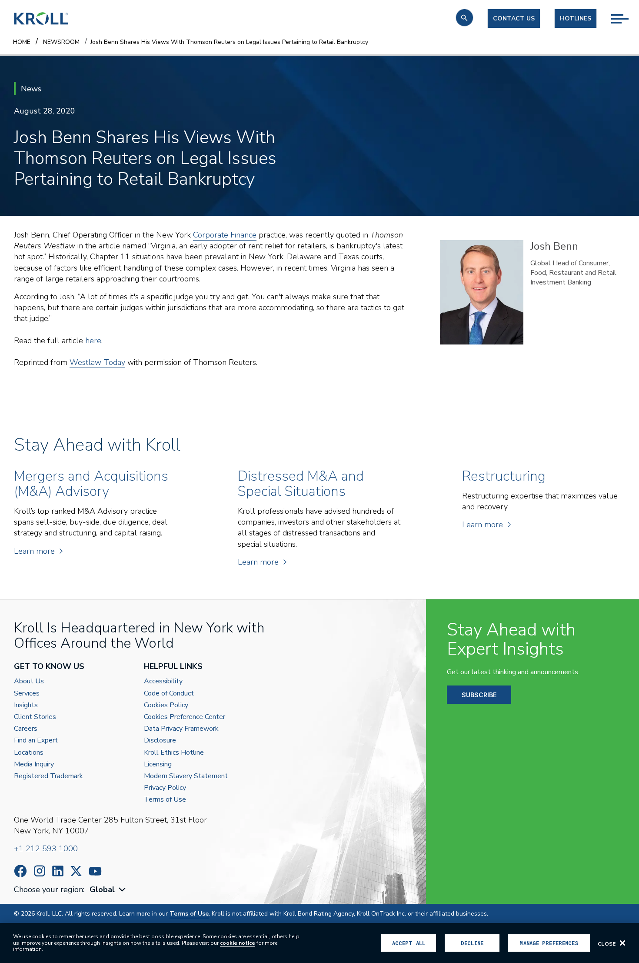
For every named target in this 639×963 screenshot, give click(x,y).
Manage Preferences (548, 943)
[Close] (622, 943)
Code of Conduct (169, 693)
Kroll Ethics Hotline (174, 753)
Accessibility (163, 681)
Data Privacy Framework (181, 729)
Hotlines (575, 18)
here (93, 340)
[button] (464, 18)
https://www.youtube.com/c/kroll (95, 871)
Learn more (34, 551)
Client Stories (35, 717)
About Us (29, 681)
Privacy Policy (165, 788)
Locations (28, 753)
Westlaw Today (97, 362)
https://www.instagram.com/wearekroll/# (39, 871)
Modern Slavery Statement (186, 776)
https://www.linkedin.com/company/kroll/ (57, 871)
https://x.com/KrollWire (76, 871)
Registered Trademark (48, 776)
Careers (25, 729)
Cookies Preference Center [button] (184, 717)
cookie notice (237, 943)
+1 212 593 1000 (46, 848)
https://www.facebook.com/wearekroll (20, 871)
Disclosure (160, 740)
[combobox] (109, 889)
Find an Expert (36, 740)
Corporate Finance (224, 235)
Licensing (158, 764)
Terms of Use (165, 800)
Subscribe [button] (479, 695)
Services (27, 693)
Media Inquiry (34, 764)
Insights (26, 705)
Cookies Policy (166, 705)
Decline (472, 943)
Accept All (408, 943)
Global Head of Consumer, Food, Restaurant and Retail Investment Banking (573, 273)
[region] (319, 943)
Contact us (514, 18)
